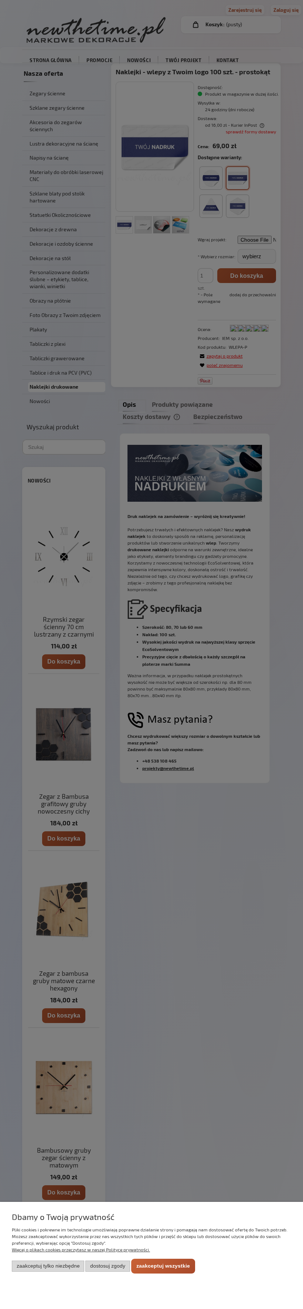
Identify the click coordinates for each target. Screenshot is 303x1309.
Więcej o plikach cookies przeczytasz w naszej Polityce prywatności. (81, 1249)
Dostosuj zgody (107, 1266)
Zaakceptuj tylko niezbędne (48, 1266)
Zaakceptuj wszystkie (163, 1266)
